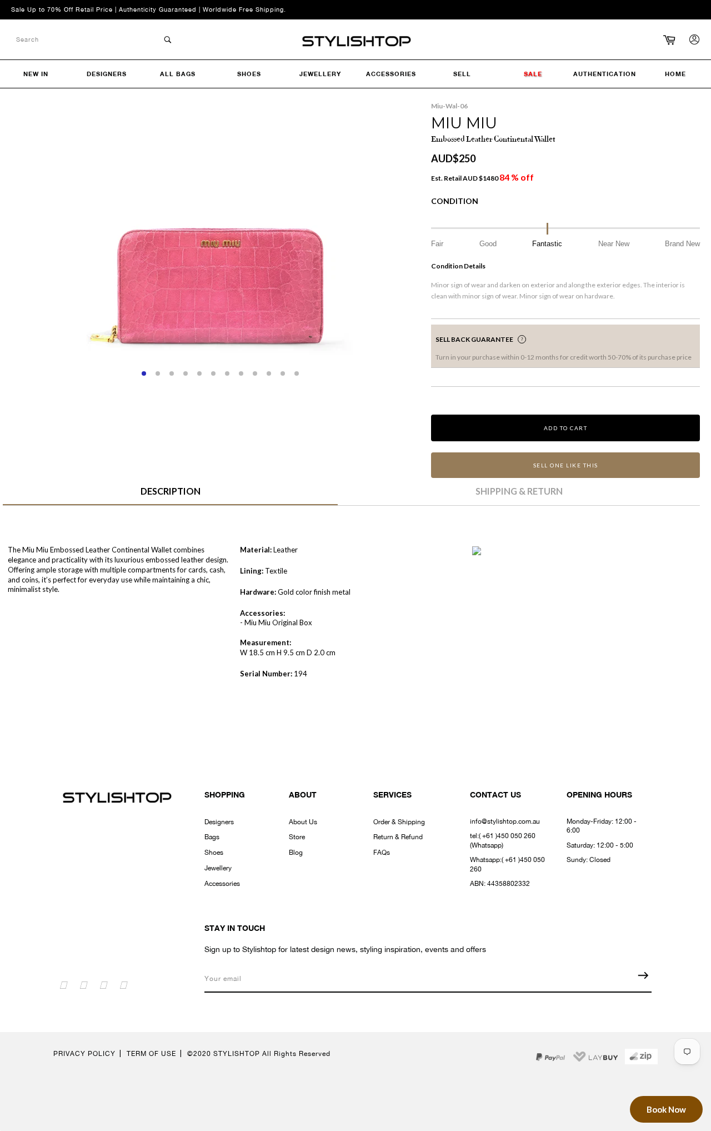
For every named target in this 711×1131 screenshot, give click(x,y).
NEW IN (35, 73)
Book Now (666, 1109)
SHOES (249, 73)
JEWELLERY (320, 73)
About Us (303, 822)
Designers (219, 822)
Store (297, 837)
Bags (211, 837)
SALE (533, 73)
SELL (462, 73)
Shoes (213, 852)
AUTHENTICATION (604, 73)
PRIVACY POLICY (84, 1054)
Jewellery (218, 868)
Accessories (222, 884)
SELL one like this (565, 465)
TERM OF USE (151, 1054)
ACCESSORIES (391, 73)
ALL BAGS (178, 73)
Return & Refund (398, 837)
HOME (675, 73)
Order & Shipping (399, 822)
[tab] (170, 495)
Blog (296, 852)
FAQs (381, 852)
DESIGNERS (107, 73)
